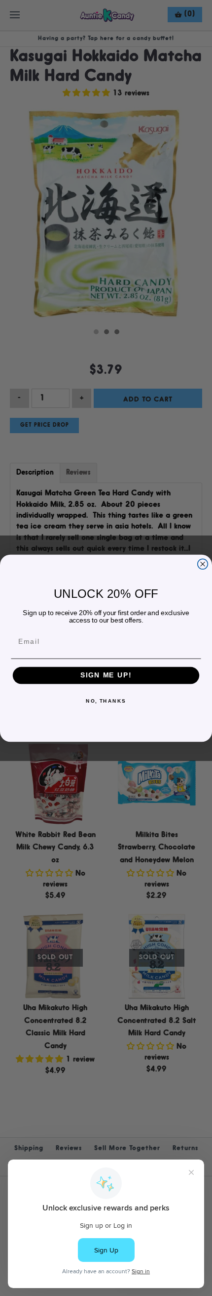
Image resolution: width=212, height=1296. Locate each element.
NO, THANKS (106, 701)
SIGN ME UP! (106, 675)
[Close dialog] (203, 564)
